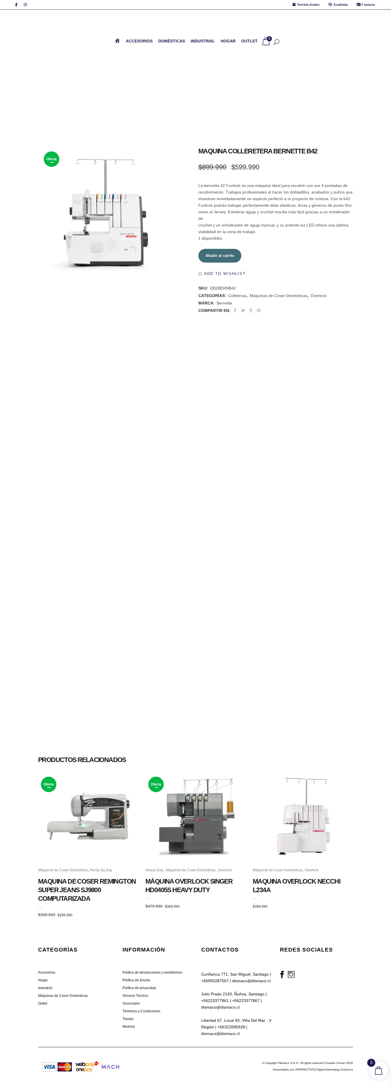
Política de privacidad (139, 1051)
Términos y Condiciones (141, 1074)
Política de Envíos (136, 1043)
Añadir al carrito (220, 262)
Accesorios (46, 1035)
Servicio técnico (308, 5)
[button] (222, 280)
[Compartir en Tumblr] (251, 317)
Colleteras (237, 302)
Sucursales (131, 1066)
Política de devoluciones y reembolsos (152, 1035)
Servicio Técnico (135, 1058)
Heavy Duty (154, 491)
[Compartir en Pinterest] (259, 317)
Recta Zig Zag (101, 491)
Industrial (45, 1051)
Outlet (42, 1066)
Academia (340, 5)
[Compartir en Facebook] (235, 317)
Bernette (224, 309)
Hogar (43, 1043)
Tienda (128, 1082)
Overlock (319, 302)
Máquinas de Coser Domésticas (278, 302)
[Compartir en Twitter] (243, 317)
